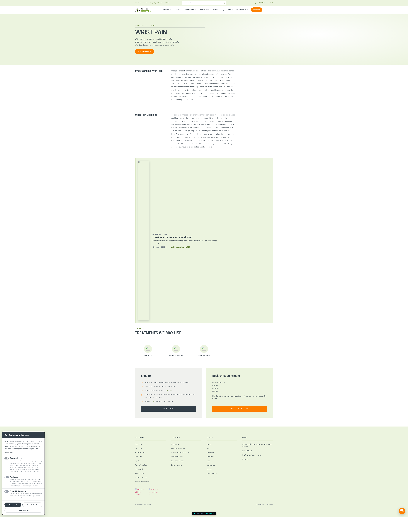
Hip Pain (138, 461)
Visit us (245, 437)
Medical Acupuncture (178, 448)
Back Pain (138, 444)
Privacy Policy (8, 452)
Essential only (32, 505)
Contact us (168, 409)
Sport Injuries (139, 469)
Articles (230, 10)
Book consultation (239, 409)
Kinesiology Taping (177, 457)
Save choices (23, 510)
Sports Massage (176, 465)
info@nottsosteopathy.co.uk (251, 455)
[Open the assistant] (402, 510)
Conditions (203, 10)
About (177, 10)
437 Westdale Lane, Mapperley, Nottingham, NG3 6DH (257, 445)
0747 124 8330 (247, 451)
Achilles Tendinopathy (142, 482)
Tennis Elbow (139, 473)
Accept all (13, 505)
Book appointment (144, 51)
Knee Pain (138, 457)
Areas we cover (212, 473)
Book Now (256, 10)
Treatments (189, 10)
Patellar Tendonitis (141, 477)
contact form (168, 390)
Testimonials (211, 465)
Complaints (210, 457)
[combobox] (204, 3)
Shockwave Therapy (177, 461)
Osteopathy (166, 10)
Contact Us (210, 452)
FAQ (222, 10)
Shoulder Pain (139, 452)
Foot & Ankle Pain (141, 465)
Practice (210, 437)
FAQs (208, 448)
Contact (270, 3)
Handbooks (241, 10)
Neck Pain (138, 448)
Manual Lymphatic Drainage (180, 452)
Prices (215, 10)
